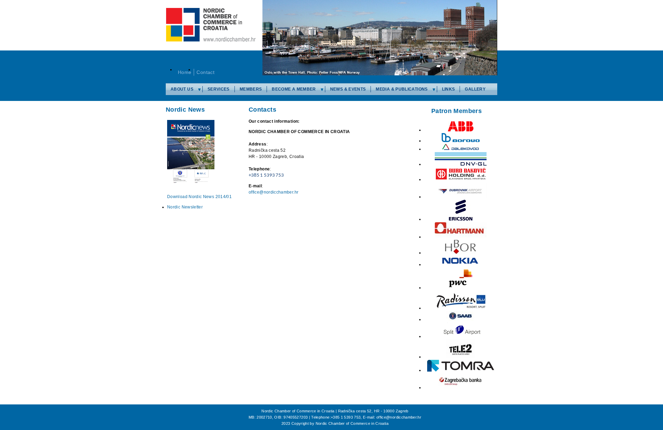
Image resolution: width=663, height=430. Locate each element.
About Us (182, 89)
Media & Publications (401, 89)
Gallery (475, 89)
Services (219, 89)
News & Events (348, 89)
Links (448, 89)
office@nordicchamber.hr (273, 192)
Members (251, 89)
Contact (205, 72)
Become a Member (294, 89)
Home (184, 72)
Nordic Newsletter (185, 207)
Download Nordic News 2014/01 (199, 196)
